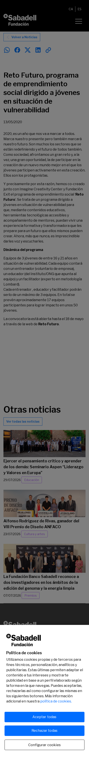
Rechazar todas (44, 731)
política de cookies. (56, 701)
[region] (44, 691)
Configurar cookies (44, 745)
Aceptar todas (44, 717)
